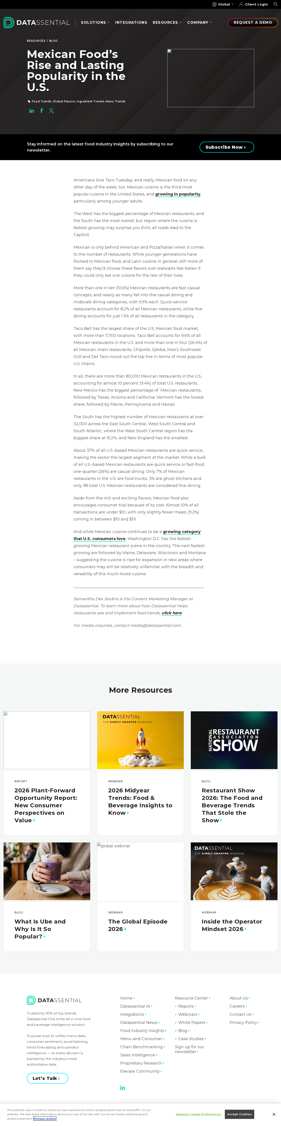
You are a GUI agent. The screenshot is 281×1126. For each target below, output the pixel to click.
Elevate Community (140, 1071)
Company (198, 22)
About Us (239, 998)
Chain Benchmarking (141, 1047)
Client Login (256, 4)
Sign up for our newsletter (189, 1049)
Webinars (187, 1014)
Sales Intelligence (137, 1055)
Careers (237, 1006)
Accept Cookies (239, 1114)
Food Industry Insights (142, 1030)
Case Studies (191, 1038)
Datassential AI (135, 1006)
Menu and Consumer (141, 1038)
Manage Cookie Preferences (198, 1114)
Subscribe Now (224, 147)
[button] (32, 112)
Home (126, 998)
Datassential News (138, 1022)
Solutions (93, 22)
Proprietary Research (141, 1063)
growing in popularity (177, 194)
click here (172, 613)
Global (224, 4)
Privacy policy (45, 1118)
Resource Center (191, 998)
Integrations (131, 22)
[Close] (274, 1114)
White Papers (191, 1022)
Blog (53, 40)
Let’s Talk (45, 1078)
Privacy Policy (243, 1022)
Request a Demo (253, 22)
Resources (165, 22)
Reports (186, 1006)
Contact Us (240, 1014)
